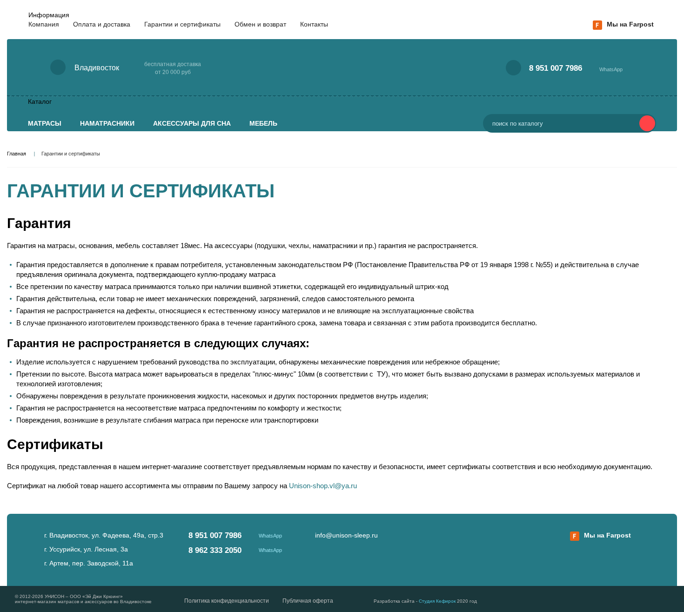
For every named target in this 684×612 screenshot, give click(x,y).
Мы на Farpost (630, 24)
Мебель (263, 123)
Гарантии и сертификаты (182, 24)
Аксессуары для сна (192, 123)
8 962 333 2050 (214, 550)
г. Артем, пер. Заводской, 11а (88, 563)
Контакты (314, 24)
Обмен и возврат (260, 24)
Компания (43, 24)
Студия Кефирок (437, 601)
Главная (16, 153)
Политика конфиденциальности (226, 601)
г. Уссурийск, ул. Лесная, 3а (86, 549)
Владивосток (96, 68)
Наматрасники (107, 123)
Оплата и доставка (101, 24)
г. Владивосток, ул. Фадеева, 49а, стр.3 (103, 535)
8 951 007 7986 (555, 68)
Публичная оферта (307, 601)
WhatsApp (611, 69)
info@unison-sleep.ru (346, 535)
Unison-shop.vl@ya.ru (323, 486)
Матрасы (44, 123)
